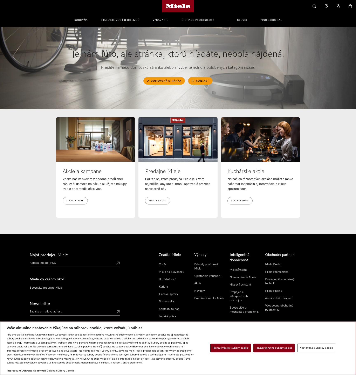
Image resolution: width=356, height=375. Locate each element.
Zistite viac (75, 201)
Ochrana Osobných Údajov (38, 370)
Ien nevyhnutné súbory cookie (274, 348)
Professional (271, 20)
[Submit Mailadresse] (118, 312)
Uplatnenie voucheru (207, 276)
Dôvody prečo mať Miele (206, 266)
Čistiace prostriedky (198, 20)
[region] (178, 348)
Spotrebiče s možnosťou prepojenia (244, 309)
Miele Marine (273, 290)
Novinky (199, 290)
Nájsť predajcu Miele (49, 255)
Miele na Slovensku (171, 272)
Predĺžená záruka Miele (209, 298)
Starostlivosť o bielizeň (120, 20)
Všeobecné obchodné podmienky (279, 307)
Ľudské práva (167, 316)
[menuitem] (83, 19)
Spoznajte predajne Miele (46, 287)
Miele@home (238, 269)
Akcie (197, 283)
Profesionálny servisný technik (279, 281)
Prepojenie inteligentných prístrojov (239, 296)
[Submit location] (118, 263)
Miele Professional (277, 272)
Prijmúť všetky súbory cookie (231, 348)
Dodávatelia (166, 301)
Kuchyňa (81, 20)
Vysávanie (160, 20)
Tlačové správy (168, 294)
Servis (242, 20)
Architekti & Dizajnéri (278, 298)
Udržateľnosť (167, 279)
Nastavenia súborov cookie (316, 348)
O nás (162, 264)
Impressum (14, 370)
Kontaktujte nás (169, 309)
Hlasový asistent (240, 284)
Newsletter (40, 304)
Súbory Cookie (65, 370)
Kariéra (163, 286)
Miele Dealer (273, 264)
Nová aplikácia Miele (243, 277)
